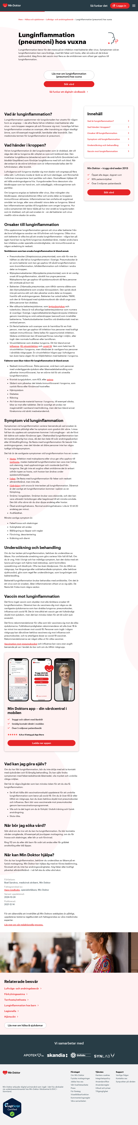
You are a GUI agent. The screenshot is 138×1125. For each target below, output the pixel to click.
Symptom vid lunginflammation (103, 139)
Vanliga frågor (122, 1075)
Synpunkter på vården (125, 1081)
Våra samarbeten (78, 1101)
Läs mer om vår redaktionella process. (23, 924)
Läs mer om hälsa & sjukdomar (25, 1025)
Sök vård (69, 84)
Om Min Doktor (77, 1075)
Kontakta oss (121, 1078)
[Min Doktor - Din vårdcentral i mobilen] (11, 1078)
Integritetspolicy (103, 1078)
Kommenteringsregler (80, 1098)
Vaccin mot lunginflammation (102, 151)
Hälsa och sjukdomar (34, 19)
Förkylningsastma (14, 994)
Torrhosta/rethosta (15, 999)
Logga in (121, 5)
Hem (20, 19)
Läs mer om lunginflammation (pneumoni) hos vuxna (69, 75)
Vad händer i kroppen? (98, 127)
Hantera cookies (103, 1075)
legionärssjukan (57, 306)
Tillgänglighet (102, 1091)
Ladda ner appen (41, 743)
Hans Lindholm (12, 889)
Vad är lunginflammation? (100, 121)
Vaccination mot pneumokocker (20, 643)
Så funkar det (98, 5)
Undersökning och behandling (102, 145)
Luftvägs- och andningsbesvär (60, 19)
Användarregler (102, 1085)
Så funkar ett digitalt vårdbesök (67, 91)
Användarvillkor (102, 1081)
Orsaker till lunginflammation (102, 133)
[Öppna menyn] (133, 5)
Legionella (10, 1010)
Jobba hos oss (77, 1081)
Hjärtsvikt (10, 1016)
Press (73, 1088)
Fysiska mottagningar (80, 1078)
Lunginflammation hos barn (20, 1005)
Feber (12, 478)
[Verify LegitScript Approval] (12, 1108)
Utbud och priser (103, 1088)
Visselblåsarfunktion (80, 1094)
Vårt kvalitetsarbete (79, 1085)
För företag (76, 1091)
